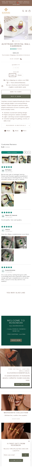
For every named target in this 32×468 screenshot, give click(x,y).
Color (16, 72)
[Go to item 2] (14, 159)
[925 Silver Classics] (16, 431)
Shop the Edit (22, 384)
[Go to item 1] (6, 159)
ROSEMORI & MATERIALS (16, 125)
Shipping (13, 55)
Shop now (16, 418)
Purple (12, 75)
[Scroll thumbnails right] (29, 159)
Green (20, 75)
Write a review (12, 152)
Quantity (16, 64)
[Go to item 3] (22, 159)
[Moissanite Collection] (16, 402)
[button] (13, 49)
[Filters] (25, 152)
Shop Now (16, 340)
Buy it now (16, 96)
